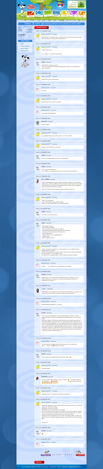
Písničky (58, 466)
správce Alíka (29, 32)
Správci (22, 43)
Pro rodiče (39, 466)
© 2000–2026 (26, 466)
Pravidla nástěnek (24, 50)
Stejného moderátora (25, 46)
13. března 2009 (26, 26)
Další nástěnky (25, 41)
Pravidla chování (53, 466)
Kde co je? (34, 466)
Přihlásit (81, 6)
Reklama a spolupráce (74, 466)
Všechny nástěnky (24, 48)
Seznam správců (45, 466)
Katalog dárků (64, 466)
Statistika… (39, 462)
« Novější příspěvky (41, 27)
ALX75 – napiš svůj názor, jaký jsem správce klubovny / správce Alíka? (58, 23)
